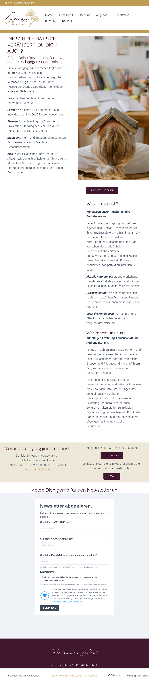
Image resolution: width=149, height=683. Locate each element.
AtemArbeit (66, 15)
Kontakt (67, 21)
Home (49, 15)
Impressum (76, 675)
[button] (108, 15)
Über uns (84, 15)
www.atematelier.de (37, 469)
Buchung (50, 21)
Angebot (101, 15)
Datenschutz (90, 675)
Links (54, 675)
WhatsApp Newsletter (137, 675)
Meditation (122, 15)
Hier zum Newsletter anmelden (18, 3)
